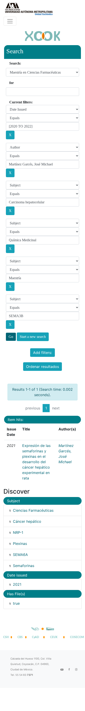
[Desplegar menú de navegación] (10, 21)
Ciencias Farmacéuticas (33, 510)
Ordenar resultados (42, 366)
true (16, 603)
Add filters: (42, 352)
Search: (15, 63)
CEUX (53, 637)
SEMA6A (20, 554)
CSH (6, 637)
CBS (20, 637)
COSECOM (76, 637)
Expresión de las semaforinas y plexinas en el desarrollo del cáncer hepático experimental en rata (36, 461)
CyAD (35, 637)
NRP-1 (18, 532)
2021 (17, 584)
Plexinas (20, 543)
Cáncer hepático (27, 521)
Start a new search (33, 337)
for (11, 83)
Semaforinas (23, 565)
